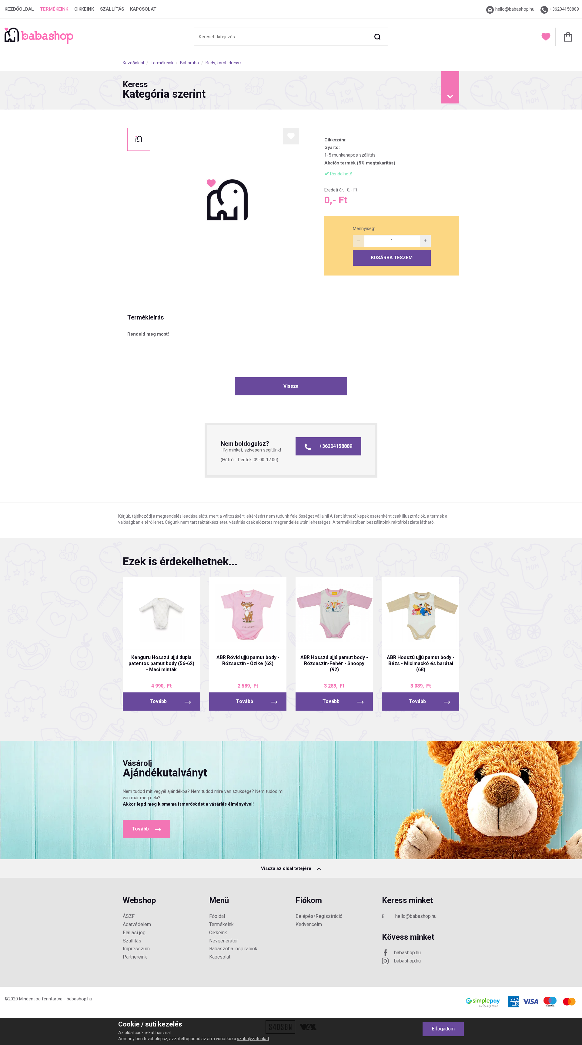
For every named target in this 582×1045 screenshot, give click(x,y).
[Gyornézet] (139, 640)
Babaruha (189, 62)
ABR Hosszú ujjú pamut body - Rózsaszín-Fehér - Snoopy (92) (334, 663)
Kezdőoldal (19, 9)
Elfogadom (443, 1029)
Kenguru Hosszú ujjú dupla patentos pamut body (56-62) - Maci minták (161, 663)
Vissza (291, 386)
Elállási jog (134, 932)
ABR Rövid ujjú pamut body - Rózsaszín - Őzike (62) (247, 660)
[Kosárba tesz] (184, 640)
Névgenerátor (223, 941)
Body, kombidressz (224, 62)
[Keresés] (377, 36)
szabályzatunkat (253, 1038)
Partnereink (135, 957)
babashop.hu (407, 952)
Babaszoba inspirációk (233, 949)
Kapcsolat (143, 9)
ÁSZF (129, 916)
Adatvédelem (137, 924)
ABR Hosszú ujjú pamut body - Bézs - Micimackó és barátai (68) (420, 663)
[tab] (291, 90)
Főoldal (217, 916)
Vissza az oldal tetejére (287, 868)
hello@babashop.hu (415, 916)
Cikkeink (84, 9)
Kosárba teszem (392, 257)
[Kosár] (566, 37)
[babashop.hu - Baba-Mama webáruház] (39, 42)
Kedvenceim (309, 924)
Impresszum (136, 949)
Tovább (158, 701)
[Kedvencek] (546, 37)
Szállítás (112, 9)
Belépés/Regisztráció (319, 916)
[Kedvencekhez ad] (291, 136)
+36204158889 (335, 446)
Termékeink (54, 9)
